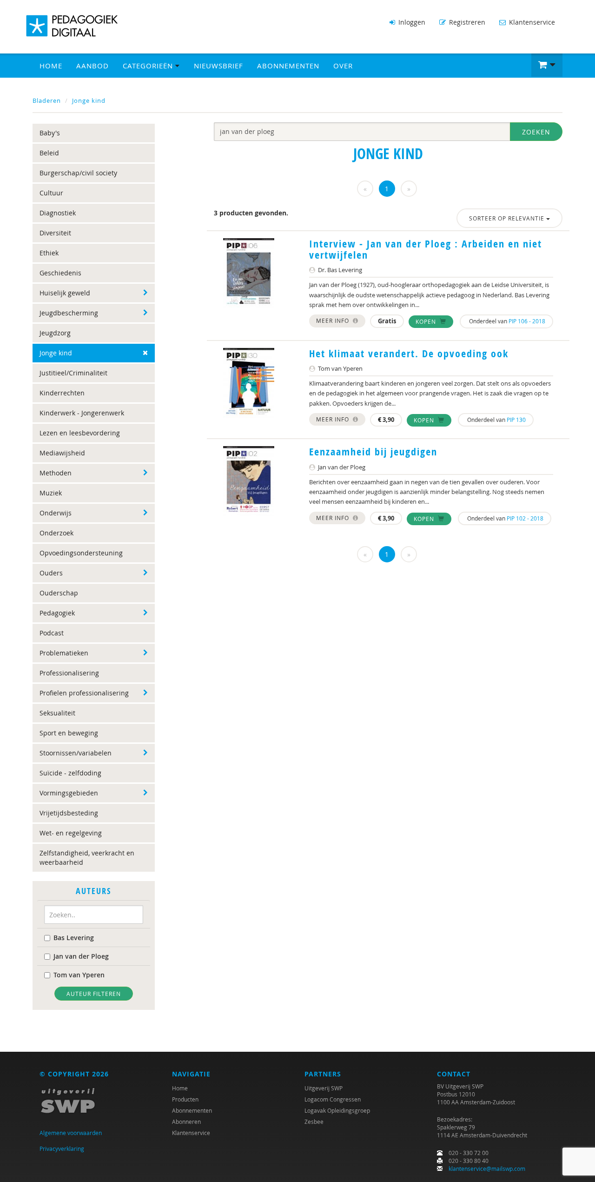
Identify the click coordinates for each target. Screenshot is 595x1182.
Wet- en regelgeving (71, 832)
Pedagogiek (57, 612)
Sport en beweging (69, 732)
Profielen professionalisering (84, 692)
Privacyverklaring (62, 1148)
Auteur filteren (93, 993)
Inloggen (411, 22)
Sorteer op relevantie (507, 218)
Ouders (51, 572)
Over (343, 65)
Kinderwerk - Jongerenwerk (82, 412)
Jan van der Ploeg (81, 956)
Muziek (51, 492)
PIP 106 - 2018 (527, 321)
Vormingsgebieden (69, 792)
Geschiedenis (60, 272)
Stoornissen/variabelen (76, 752)
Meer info (333, 320)
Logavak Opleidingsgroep (337, 1110)
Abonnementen (288, 65)
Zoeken (536, 131)
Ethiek (49, 252)
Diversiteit (55, 232)
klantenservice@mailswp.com (487, 1168)
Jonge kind (89, 100)
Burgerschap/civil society (78, 172)
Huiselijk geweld (65, 292)
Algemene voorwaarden (71, 1132)
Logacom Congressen (332, 1099)
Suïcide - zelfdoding (70, 772)
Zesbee (314, 1121)
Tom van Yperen (79, 974)
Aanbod (92, 65)
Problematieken (64, 652)
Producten (185, 1099)
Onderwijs (56, 512)
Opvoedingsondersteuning (81, 552)
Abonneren (186, 1121)
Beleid (49, 152)
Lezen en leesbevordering (80, 432)
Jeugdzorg (55, 332)
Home (51, 65)
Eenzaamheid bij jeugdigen (373, 452)
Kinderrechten (62, 392)
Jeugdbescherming (69, 312)
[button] (546, 65)
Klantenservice (531, 22)
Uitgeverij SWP (323, 1088)
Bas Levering (73, 937)
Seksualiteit (57, 712)
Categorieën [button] (149, 65)
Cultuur (51, 192)
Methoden (56, 472)
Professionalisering (69, 672)
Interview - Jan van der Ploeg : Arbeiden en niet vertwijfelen (425, 249)
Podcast (52, 632)
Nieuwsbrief (218, 65)
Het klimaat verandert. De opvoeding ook (409, 354)
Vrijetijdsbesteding (69, 812)
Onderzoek (56, 532)
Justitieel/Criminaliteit (73, 372)
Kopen (427, 321)
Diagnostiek (58, 212)
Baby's (50, 132)
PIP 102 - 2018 (525, 518)
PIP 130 (516, 419)
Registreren (466, 22)
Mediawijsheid (62, 452)
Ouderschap (59, 592)
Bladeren (47, 100)
